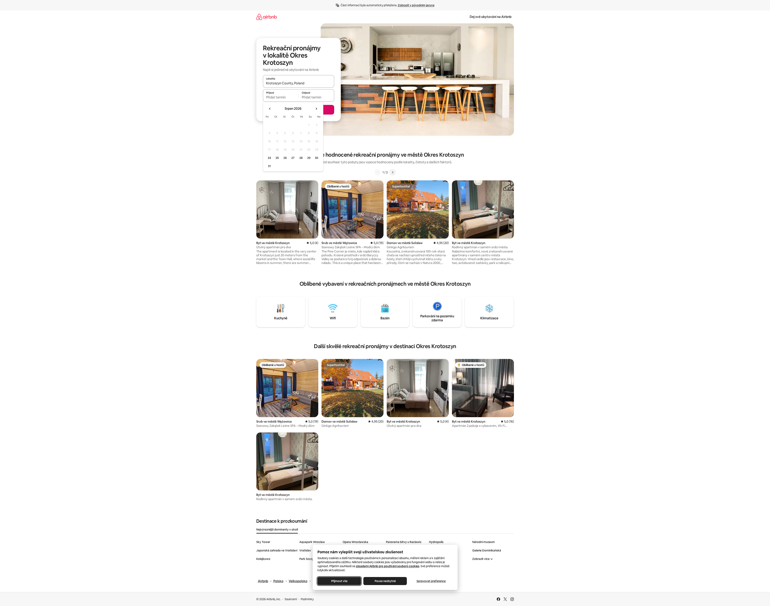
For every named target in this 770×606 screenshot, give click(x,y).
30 (316, 158)
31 (269, 166)
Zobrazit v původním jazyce (416, 5)
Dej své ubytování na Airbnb (491, 17)
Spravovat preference (430, 581)
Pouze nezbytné (385, 581)
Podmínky (307, 599)
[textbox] (280, 97)
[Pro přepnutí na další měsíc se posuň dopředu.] (316, 109)
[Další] (392, 172)
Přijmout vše (339, 581)
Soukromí (291, 599)
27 (293, 158)
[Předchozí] (377, 172)
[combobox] (298, 83)
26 (285, 158)
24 (269, 158)
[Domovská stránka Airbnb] (266, 16)
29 (308, 158)
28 (301, 158)
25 (277, 158)
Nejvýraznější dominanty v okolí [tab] (277, 529)
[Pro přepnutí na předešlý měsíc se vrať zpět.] (270, 109)
